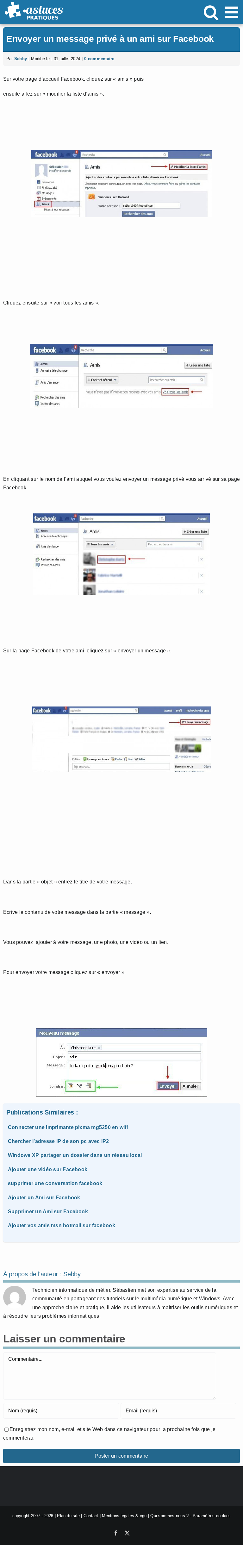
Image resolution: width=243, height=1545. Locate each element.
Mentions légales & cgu (124, 1515)
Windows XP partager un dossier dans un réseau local (75, 1155)
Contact (91, 1515)
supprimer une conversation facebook (55, 1183)
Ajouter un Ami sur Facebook (44, 1197)
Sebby (20, 58)
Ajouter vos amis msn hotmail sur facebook (61, 1225)
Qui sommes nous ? (169, 1515)
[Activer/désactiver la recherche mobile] (211, 12)
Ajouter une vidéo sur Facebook (47, 1169)
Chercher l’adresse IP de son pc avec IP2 (58, 1141)
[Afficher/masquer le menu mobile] (232, 12)
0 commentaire (99, 58)
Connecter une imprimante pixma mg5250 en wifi (68, 1127)
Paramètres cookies (212, 1515)
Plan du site (68, 1515)
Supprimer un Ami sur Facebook (48, 1211)
